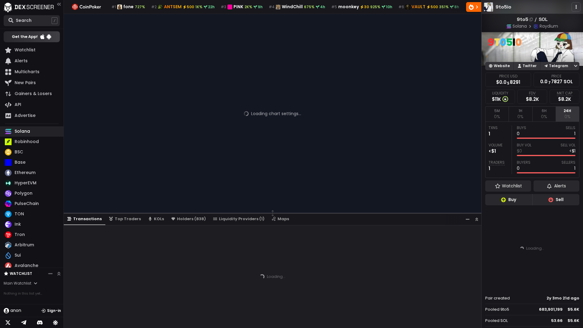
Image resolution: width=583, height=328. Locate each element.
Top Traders (128, 219)
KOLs (159, 219)
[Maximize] (476, 219)
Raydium (549, 26)
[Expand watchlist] (58, 273)
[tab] (497, 113)
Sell (560, 199)
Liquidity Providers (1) (241, 219)
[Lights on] (55, 322)
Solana (520, 26)
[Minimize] (467, 219)
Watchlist (21, 273)
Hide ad (570, 286)
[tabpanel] (532, 149)
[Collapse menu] (58, 4)
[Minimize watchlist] (50, 273)
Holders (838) (191, 219)
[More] (576, 7)
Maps (283, 219)
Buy (512, 199)
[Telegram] (24, 322)
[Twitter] (8, 322)
